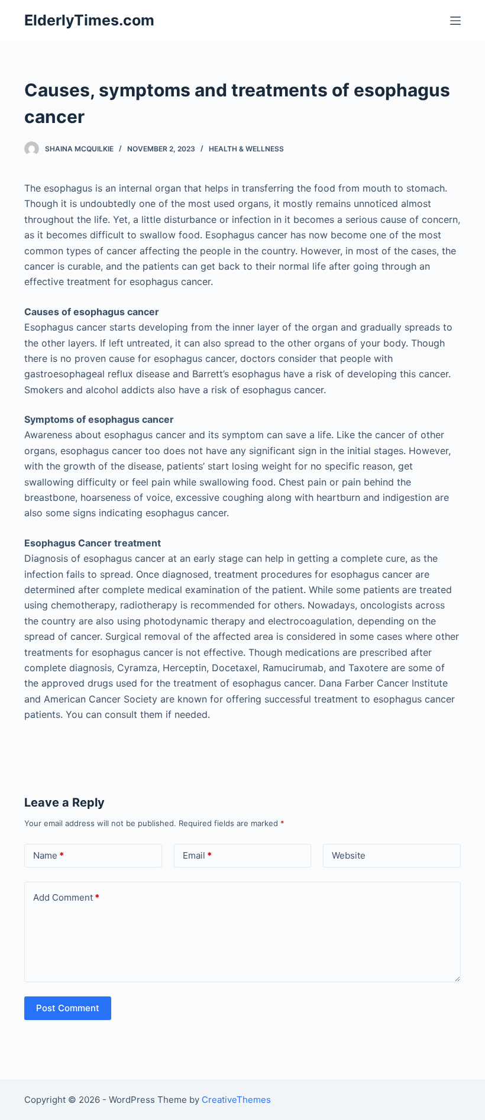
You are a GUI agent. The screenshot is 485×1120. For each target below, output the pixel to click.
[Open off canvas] (455, 20)
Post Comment (67, 1008)
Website (349, 855)
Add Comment (66, 897)
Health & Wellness (246, 148)
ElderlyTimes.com (89, 20)
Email (197, 855)
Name (48, 855)
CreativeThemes (236, 1099)
